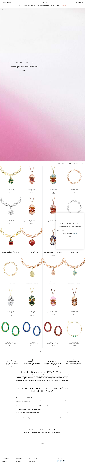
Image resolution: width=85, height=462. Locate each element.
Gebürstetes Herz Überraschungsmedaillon (32, 221)
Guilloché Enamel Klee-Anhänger (10, 190)
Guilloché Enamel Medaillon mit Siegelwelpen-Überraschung (10, 313)
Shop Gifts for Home (41, 418)
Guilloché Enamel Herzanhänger (31, 252)
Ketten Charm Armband (74, 190)
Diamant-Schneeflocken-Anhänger (11, 221)
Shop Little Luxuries (31, 418)
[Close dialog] (82, 214)
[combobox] (10, 2)
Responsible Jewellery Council (75, 364)
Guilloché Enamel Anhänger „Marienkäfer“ (10, 252)
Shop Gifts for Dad (61, 418)
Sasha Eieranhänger (74, 252)
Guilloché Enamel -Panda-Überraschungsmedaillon (32, 313)
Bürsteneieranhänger (53, 283)
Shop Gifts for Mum (51, 418)
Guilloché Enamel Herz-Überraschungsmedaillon (53, 191)
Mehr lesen (24, 70)
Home (3, 9)
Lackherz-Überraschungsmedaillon (53, 312)
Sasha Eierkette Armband (74, 343)
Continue (42, 443)
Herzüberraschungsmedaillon (32, 190)
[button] (82, 2)
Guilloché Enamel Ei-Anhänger (32, 283)
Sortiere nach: (70, 163)
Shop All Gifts (23, 418)
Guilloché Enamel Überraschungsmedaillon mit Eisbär (53, 253)
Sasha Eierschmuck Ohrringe (10, 343)
